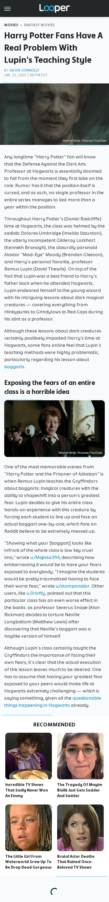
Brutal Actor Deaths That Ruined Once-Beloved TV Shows (75, 862)
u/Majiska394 (45, 557)
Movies (11, 25)
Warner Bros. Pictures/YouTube (84, 140)
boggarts (14, 366)
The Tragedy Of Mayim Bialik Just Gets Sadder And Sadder (79, 790)
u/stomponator (73, 586)
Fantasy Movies (39, 25)
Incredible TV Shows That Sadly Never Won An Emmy (26, 790)
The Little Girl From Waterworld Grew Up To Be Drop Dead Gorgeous (28, 862)
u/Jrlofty (35, 593)
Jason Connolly (24, 70)
